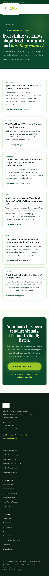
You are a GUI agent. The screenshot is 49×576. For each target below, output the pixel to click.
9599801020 (32, 374)
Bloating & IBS (7, 485)
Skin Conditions (8, 489)
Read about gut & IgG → (14, 145)
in (9, 569)
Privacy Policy (7, 549)
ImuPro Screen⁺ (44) (10, 455)
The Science (7, 523)
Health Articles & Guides (11, 540)
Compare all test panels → (15, 296)
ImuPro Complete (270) (11, 464)
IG (4, 569)
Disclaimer (6, 545)
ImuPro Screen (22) (9, 451)
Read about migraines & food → (17, 183)
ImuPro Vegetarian (9, 468)
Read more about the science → (18, 109)
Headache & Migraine (10, 493)
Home (4, 24)
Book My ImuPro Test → (24, 366)
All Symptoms (7, 506)
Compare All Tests (9, 472)
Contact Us (6, 536)
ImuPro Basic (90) (9, 459)
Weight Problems (9, 498)
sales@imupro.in (24, 377)
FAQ (3, 531)
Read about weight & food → (16, 260)
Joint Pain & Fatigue (10, 502)
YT (20, 569)
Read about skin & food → (15, 224)
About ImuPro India (9, 518)
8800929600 (18, 374)
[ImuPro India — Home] (10, 9)
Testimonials (7, 527)
